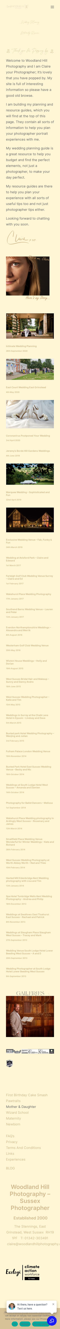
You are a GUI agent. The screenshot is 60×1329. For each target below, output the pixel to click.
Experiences (15, 1159)
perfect (44, 160)
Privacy (12, 1142)
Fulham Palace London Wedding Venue (28, 751)
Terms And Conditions (23, 1148)
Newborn (13, 1124)
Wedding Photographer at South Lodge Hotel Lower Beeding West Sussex (28, 970)
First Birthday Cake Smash (27, 1095)
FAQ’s (10, 1136)
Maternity (13, 1118)
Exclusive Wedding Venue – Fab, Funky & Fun (29, 541)
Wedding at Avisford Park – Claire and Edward (27, 559)
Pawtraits (13, 1101)
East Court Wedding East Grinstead (26, 387)
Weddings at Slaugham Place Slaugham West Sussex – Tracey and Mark (28, 934)
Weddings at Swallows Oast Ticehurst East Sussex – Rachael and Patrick (27, 916)
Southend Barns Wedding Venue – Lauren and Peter (29, 610)
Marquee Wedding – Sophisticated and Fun (28, 493)
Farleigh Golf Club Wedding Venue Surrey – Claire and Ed (29, 577)
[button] (52, 7)
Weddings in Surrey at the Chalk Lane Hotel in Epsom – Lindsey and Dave (27, 716)
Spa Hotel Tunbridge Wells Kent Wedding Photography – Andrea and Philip (29, 897)
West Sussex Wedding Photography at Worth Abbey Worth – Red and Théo (27, 861)
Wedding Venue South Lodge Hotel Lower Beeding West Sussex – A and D (29, 952)
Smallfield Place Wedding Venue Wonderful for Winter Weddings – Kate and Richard (30, 842)
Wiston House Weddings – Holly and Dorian (26, 662)
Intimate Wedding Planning (21, 346)
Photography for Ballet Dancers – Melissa (29, 802)
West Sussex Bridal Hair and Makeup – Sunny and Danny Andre (27, 680)
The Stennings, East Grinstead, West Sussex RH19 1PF (30, 1232)
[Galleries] (30, 1013)
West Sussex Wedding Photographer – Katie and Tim (27, 698)
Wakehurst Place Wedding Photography (28, 594)
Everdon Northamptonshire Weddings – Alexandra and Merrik (28, 629)
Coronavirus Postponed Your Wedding (28, 435)
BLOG (10, 1168)
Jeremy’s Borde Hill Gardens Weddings (28, 450)
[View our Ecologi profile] (22, 1273)
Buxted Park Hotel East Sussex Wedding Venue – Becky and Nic (28, 768)
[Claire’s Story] (30, 277)
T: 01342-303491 (34, 1238)
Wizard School (17, 1113)
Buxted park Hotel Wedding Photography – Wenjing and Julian (30, 735)
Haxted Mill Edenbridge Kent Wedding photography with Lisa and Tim (27, 879)
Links (10, 1154)
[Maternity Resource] (30, 33)
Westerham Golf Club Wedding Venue (27, 645)
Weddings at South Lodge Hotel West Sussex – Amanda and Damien (27, 786)
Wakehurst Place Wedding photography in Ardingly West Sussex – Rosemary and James (30, 821)
